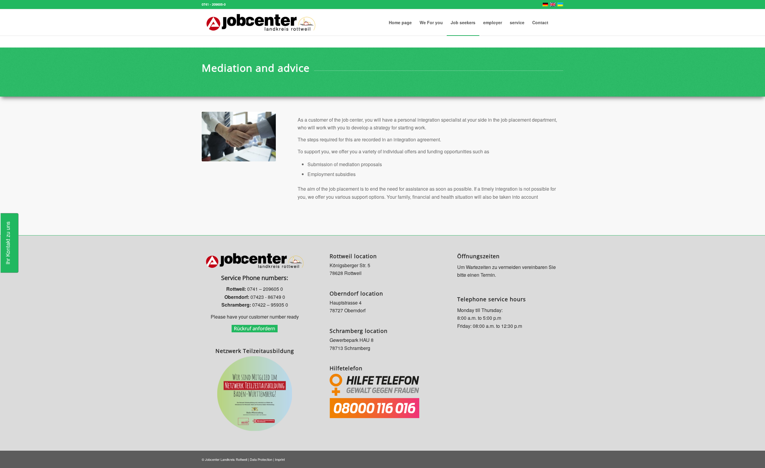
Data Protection (261, 459)
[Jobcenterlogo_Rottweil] (261, 22)
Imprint (280, 459)
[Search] (557, 22)
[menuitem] (400, 22)
